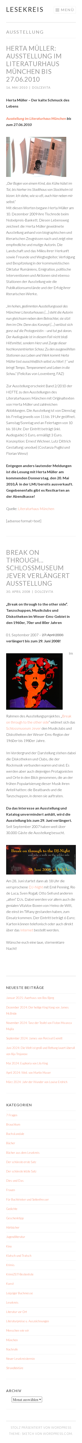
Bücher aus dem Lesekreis (23, 1152)
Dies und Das (15, 1180)
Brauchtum (13, 1124)
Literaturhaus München (36, 508)
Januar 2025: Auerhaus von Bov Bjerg (30, 998)
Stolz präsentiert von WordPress (41, 1427)
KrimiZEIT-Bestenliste (19, 1274)
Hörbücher (12, 1227)
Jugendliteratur (15, 1237)
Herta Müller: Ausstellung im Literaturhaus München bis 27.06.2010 (34, 63)
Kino (9, 1246)
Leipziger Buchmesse (19, 1293)
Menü (67, 10)
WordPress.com (57, 1433)
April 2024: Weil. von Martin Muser (28, 1072)
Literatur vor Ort (16, 1312)
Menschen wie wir (17, 1330)
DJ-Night (36, 887)
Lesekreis (25, 9)
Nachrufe (12, 1349)
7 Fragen (11, 1115)
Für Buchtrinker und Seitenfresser (27, 1199)
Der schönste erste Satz (21, 1162)
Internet (26, 930)
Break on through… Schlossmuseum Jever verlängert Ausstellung (38, 567)
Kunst (10, 1283)
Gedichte (11, 1209)
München (12, 1340)
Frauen (10, 1190)
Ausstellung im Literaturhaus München (36, 118)
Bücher (10, 1143)
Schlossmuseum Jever (23, 728)
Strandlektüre (14, 1368)
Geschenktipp (15, 1218)
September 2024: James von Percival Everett (34, 1038)
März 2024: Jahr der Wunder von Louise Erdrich (36, 1082)
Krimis (10, 1265)
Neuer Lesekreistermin (20, 1358)
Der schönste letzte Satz (21, 1171)
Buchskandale (15, 1134)
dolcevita (41, 87)
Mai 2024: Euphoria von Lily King (27, 1063)
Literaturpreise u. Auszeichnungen (27, 1321)
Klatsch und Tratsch (18, 1255)
